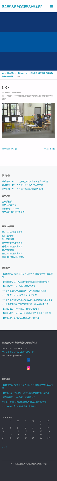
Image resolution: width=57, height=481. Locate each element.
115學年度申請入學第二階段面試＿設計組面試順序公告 (27, 299)
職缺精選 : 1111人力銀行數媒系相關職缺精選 (22, 188)
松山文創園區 (8, 236)
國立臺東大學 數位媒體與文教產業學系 (22, 6)
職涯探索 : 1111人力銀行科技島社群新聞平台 (22, 185)
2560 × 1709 (10, 92)
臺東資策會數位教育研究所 (14, 212)
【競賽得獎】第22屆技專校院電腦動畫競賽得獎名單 (25, 281)
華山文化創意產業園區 (12, 232)
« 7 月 (4, 447)
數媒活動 (10, 73)
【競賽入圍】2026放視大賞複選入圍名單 (20, 318)
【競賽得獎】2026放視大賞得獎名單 (18, 286)
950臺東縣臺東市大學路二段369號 (18, 352)
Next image (49, 148)
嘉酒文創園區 (8, 250)
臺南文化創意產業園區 (12, 253)
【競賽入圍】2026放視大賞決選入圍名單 (20, 308)
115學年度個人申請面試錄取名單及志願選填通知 (24, 290)
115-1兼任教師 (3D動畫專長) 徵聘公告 (19, 295)
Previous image (9, 148)
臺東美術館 (7, 201)
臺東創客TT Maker (10, 208)
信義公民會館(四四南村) (13, 257)
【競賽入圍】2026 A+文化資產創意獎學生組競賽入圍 (26, 313)
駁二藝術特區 (8, 239)
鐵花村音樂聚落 (9, 205)
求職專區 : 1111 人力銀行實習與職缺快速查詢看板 (25, 181)
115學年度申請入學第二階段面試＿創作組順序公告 (25, 304)
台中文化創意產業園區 (12, 243)
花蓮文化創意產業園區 (12, 246)
